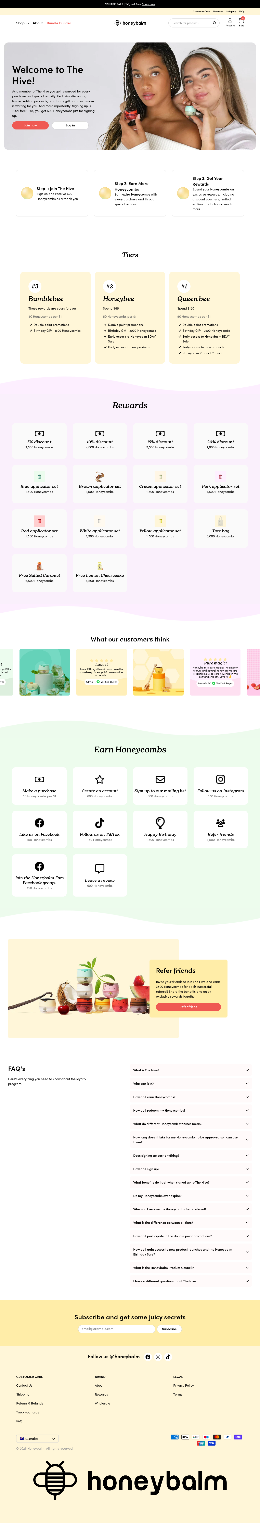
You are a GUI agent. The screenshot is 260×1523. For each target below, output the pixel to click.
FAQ (241, 11)
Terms (177, 1394)
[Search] (214, 23)
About (38, 22)
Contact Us (24, 1385)
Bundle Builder (59, 22)
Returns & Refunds (29, 1403)
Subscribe (169, 1328)
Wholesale (102, 1403)
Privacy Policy (183, 1385)
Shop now (148, 4)
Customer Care (201, 11)
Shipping (231, 11)
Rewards (218, 11)
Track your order (28, 1412)
